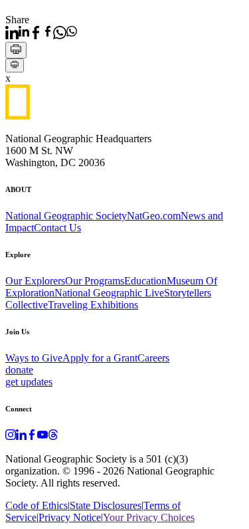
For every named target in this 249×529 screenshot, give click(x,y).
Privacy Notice (70, 517)
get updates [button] (28, 381)
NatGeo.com (154, 215)
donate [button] (19, 369)
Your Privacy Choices (149, 517)
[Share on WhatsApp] (65, 32)
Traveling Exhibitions (93, 304)
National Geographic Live (109, 292)
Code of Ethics (36, 505)
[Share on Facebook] (41, 32)
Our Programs (94, 280)
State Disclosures (105, 505)
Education (145, 280)
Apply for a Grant (99, 358)
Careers (153, 358)
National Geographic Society (66, 215)
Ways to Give (33, 358)
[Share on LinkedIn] (17, 32)
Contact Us (57, 227)
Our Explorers (35, 280)
